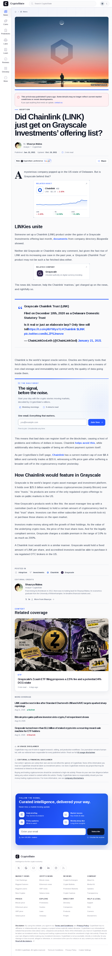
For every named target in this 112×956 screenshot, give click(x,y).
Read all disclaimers (23, 941)
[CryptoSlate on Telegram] (41, 868)
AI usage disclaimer (86, 752)
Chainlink (58, 454)
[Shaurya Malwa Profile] (18, 145)
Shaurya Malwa (34, 144)
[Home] (15, 11)
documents (60, 238)
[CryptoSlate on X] (18, 868)
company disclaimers (74, 778)
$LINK (81, 329)
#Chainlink (69, 329)
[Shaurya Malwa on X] (26, 599)
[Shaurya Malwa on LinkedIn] (29, 599)
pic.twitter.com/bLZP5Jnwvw (43, 333)
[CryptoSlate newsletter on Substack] (33, 868)
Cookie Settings (85, 950)
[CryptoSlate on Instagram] (56, 868)
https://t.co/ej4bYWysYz (44, 329)
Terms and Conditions (64, 926)
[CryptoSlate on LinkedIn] (48, 868)
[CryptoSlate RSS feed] (63, 868)
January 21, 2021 (90, 340)
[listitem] (21, 572)
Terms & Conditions (55, 950)
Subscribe (96, 831)
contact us (58, 103)
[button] (5, 79)
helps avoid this (85, 442)
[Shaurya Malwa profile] (19, 587)
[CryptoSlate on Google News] (26, 868)
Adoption (24, 109)
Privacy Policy (83, 926)
